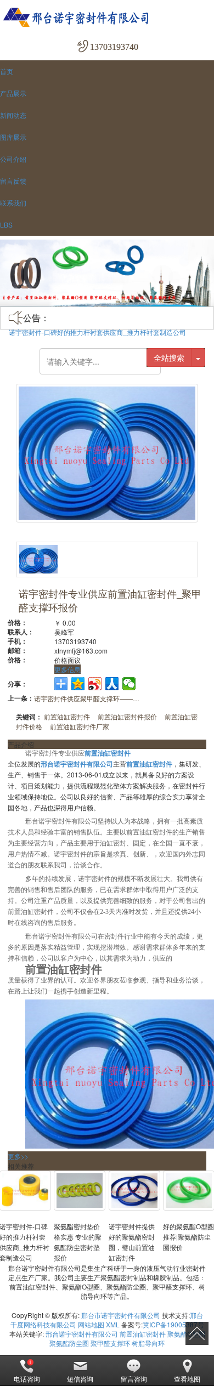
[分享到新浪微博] (95, 683)
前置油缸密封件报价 (127, 716)
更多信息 (67, 669)
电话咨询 (27, 1378)
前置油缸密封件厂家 (79, 726)
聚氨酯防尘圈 (69, 1343)
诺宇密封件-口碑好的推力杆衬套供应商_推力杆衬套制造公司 (97, 332)
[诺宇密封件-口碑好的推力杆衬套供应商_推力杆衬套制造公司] (25, 1190)
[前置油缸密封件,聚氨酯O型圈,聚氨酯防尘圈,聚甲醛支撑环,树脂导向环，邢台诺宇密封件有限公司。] (107, 18)
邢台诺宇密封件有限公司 (82, 1333)
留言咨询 (134, 1378)
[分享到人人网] (112, 683)
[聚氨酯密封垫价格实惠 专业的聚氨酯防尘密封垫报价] (80, 1190)
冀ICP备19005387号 (173, 1324)
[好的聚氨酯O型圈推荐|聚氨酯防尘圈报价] (189, 1190)
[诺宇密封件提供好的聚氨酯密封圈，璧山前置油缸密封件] (134, 1190)
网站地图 (91, 1324)
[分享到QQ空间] (78, 683)
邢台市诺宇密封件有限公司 (120, 1315)
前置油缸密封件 (67, 716)
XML (113, 1324)
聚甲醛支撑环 (110, 1343)
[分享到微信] (129, 683)
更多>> (18, 1156)
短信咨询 (80, 1378)
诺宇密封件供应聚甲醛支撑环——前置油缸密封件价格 (89, 698)
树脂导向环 (148, 1343)
